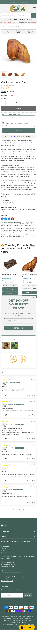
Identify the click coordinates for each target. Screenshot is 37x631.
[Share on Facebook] (2, 218)
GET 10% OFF (18, 328)
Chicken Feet (14, 616)
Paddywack (28, 618)
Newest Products (15, 622)
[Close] (34, 297)
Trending (24, 622)
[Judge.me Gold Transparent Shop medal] (22, 359)
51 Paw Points (12, 136)
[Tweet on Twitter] (5, 218)
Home (2, 27)
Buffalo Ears (30, 616)
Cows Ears (22, 616)
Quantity (3, 98)
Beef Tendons (7, 618)
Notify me (19, 130)
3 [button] (19, 509)
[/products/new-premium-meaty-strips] (10, 264)
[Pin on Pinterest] (12, 218)
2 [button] (16, 509)
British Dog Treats (22, 620)
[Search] (33, 15)
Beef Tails (15, 618)
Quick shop (10, 289)
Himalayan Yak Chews (9, 620)
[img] (6, 380)
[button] (3, 395)
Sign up (27, 595)
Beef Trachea (5, 616)
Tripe (21, 618)
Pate (30, 620)
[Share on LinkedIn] (9, 218)
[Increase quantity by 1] (16, 102)
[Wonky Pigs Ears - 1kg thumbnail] (4, 75)
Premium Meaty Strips (9, 274)
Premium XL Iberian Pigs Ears (29, 275)
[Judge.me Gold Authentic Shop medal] (13, 359)
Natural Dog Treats (29, 624)
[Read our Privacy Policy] (35, 126)
